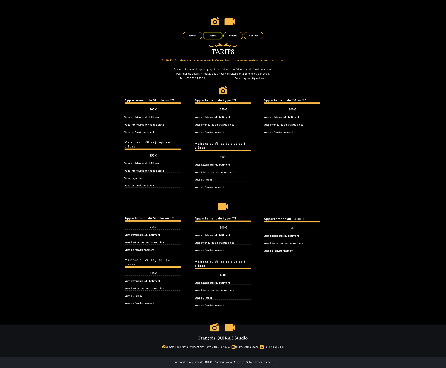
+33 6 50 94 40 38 (274, 347)
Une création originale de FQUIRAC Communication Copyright (210, 362)
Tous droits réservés (260, 362)
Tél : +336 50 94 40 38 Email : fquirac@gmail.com (223, 78)
